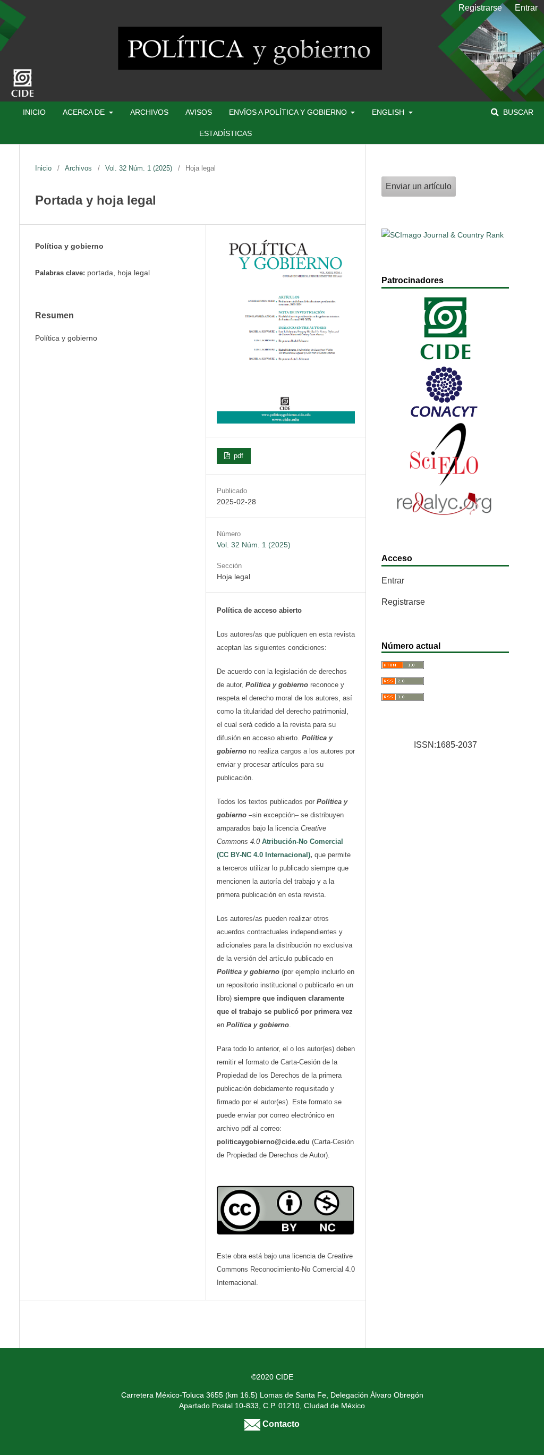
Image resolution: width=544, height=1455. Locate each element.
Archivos (149, 112)
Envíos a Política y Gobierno (289, 112)
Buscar (517, 112)
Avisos (198, 112)
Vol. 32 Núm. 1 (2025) (138, 168)
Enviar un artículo (419, 186)
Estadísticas (225, 133)
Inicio (34, 112)
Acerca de (85, 112)
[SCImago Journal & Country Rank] (442, 235)
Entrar (526, 7)
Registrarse (480, 7)
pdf (237, 456)
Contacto (280, 1423)
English (389, 112)
